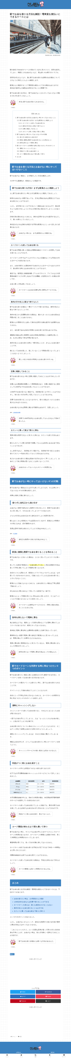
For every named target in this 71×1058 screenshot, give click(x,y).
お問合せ (18, 1052)
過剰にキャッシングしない (28, 148)
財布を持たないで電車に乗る (29, 142)
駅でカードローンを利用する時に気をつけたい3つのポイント (36, 145)
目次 (33, 114)
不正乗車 (15, 533)
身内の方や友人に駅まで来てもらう (34, 126)
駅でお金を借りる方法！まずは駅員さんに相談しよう (36, 120)
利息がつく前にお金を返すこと (29, 151)
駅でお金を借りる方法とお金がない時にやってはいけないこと (36, 117)
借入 (13, 954)
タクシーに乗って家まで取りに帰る (34, 131)
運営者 (52, 1052)
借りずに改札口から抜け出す (29, 137)
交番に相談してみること (30, 128)
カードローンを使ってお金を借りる (34, 123)
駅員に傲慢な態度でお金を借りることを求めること (36, 140)
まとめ (19, 156)
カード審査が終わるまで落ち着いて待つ (32, 154)
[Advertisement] (35, 62)
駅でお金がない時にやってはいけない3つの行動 (32, 134)
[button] (65, 504)
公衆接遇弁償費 (16, 412)
